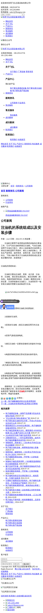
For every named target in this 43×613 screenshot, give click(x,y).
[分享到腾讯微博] (7, 398)
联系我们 (13, 140)
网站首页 (9, 21)
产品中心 (20, 144)
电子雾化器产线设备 (20, 91)
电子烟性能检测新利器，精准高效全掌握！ (23, 485)
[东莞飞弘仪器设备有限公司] (21, 49)
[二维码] (9, 607)
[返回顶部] (10, 610)
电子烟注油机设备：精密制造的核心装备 (22, 447)
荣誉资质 (29, 72)
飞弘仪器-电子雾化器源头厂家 (18, 418)
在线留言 (21, 140)
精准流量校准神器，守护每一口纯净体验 (22, 471)
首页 (12, 186)
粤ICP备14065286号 (22, 569)
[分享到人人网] (10, 398)
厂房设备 (21, 72)
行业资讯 (21, 103)
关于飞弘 (12, 144)
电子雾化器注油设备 (14, 523)
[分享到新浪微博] (5, 398)
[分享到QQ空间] (2, 398)
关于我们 (13, 72)
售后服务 (13, 115)
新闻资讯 (28, 144)
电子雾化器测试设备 (18, 88)
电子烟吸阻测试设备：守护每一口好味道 (22, 457)
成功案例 (13, 127)
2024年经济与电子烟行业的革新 (18, 435)
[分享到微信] (12, 398)
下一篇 (19, 404)
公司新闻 (13, 103)
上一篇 (18, 401)
